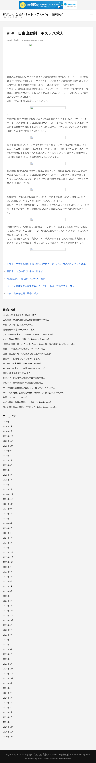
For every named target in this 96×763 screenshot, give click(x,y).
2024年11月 (8, 499)
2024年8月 (8, 513)
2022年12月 (8, 610)
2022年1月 (8, 664)
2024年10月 (8, 504)
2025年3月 (8, 479)
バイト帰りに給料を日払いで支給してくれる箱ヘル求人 (28, 402)
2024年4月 (8, 533)
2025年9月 (8, 450)
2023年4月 (8, 591)
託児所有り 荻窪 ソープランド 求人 (18, 329)
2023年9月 (8, 567)
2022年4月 (8, 649)
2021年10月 (8, 678)
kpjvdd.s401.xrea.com (34, 40)
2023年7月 (8, 576)
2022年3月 (8, 654)
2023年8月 (8, 571)
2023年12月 (8, 552)
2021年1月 (8, 722)
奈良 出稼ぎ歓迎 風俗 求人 (22, 293)
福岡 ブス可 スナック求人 (16, 397)
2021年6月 (8, 698)
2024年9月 (8, 508)
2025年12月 (8, 436)
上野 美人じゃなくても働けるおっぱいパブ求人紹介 (27, 353)
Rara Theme (44, 758)
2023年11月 (8, 557)
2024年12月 (8, 494)
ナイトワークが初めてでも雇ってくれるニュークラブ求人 (29, 334)
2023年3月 (8, 596)
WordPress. (66, 758)
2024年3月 (8, 538)
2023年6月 (8, 581)
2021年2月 (8, 717)
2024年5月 (8, 528)
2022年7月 (8, 635)
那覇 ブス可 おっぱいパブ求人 (18, 324)
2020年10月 (8, 736)
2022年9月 (8, 625)
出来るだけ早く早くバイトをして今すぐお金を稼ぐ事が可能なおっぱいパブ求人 (39, 344)
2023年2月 (8, 601)
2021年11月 (8, 673)
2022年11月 (8, 615)
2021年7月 (8, 693)
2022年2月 (8, 659)
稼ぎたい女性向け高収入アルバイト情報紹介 (33, 14)
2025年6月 (8, 465)
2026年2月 (8, 426)
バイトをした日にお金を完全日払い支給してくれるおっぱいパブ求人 (34, 392)
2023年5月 (8, 586)
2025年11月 (8, 441)
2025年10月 (8, 446)
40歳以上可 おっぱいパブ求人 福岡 (26, 278)
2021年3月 (8, 712)
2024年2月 (8, 542)
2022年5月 (8, 644)
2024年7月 (8, 518)
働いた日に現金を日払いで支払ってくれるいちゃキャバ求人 (30, 407)
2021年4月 (8, 707)
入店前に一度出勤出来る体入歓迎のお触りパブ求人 (26, 320)
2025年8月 (8, 455)
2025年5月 (8, 470)
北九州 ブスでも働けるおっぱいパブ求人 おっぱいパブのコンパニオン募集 (46, 264)
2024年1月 (8, 547)
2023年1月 (8, 605)
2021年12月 (8, 668)
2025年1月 (8, 489)
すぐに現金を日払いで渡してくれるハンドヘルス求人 (27, 339)
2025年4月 (8, 475)
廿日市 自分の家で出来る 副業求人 (26, 271)
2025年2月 (8, 484)
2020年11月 (8, 731)
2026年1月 (8, 431)
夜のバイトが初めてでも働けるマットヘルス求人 (25, 368)
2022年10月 (8, 620)
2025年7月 (8, 460)
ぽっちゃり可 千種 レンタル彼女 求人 (19, 315)
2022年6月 (8, 639)
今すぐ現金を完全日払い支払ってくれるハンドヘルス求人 (29, 387)
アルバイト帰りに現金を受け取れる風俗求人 (23, 383)
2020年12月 (8, 727)
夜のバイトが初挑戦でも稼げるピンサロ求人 (23, 363)
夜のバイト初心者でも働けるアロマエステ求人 (24, 378)
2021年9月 (8, 683)
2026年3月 (8, 421)
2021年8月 (8, 688)
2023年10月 (8, 562)
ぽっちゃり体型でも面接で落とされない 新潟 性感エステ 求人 (40, 286)
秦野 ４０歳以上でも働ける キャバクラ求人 (24, 349)
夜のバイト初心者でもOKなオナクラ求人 (21, 358)
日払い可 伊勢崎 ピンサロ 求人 (16, 373)
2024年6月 (8, 523)
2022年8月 (8, 630)
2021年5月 (8, 702)
